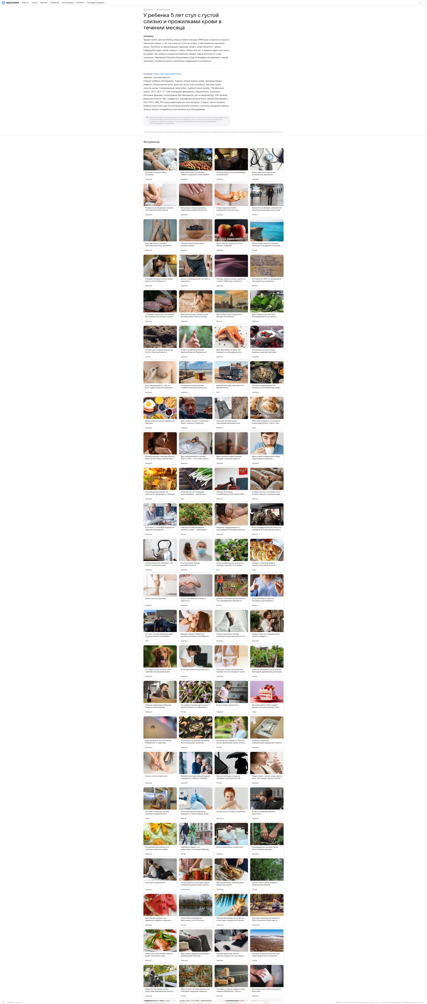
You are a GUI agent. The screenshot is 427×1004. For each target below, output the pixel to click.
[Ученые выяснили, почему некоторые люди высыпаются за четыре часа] (231, 626)
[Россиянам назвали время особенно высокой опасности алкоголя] (195, 378)
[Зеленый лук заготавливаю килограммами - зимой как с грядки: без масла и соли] (195, 484)
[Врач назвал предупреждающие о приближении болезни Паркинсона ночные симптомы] (195, 946)
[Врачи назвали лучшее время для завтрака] (160, 413)
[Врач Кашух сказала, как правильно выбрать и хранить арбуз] (160, 910)
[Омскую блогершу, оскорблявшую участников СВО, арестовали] (231, 484)
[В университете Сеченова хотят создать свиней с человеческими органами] (267, 484)
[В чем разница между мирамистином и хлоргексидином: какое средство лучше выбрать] (195, 555)
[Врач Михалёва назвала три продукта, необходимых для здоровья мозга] (231, 342)
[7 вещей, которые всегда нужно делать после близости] (160, 271)
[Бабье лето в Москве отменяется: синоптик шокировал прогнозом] (267, 200)
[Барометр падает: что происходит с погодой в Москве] (195, 839)
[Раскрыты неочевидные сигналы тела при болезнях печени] (160, 200)
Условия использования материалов (356, 1002)
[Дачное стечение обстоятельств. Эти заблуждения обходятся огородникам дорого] (231, 591)
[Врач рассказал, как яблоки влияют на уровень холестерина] (195, 164)
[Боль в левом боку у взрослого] (231, 839)
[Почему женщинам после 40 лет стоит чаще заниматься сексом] (231, 910)
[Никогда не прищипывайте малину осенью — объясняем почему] (195, 520)
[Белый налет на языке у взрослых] (231, 804)
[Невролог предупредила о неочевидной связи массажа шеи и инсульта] (231, 520)
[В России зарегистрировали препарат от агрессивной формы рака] (195, 804)
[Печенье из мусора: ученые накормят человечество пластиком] (160, 804)
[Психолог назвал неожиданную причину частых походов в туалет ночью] (231, 662)
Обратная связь (374, 1002)
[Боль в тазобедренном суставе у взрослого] (195, 271)
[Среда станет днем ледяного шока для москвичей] (267, 875)
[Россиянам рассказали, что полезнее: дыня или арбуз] (160, 839)
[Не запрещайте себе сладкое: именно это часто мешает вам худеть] (267, 697)
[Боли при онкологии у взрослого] (195, 662)
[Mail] (3, 2)
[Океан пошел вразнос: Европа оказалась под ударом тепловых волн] (267, 235)
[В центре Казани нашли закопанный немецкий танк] (231, 413)
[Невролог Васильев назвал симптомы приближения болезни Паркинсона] (160, 981)
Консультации (148, 9)
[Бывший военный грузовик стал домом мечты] (231, 378)
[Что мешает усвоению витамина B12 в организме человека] (195, 733)
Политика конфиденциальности (413, 1002)
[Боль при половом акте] (160, 875)
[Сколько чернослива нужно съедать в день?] (195, 235)
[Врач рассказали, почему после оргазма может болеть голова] (195, 306)
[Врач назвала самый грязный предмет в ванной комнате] (231, 449)
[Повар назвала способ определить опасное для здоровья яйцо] (231, 200)
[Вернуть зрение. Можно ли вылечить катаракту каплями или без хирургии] (195, 626)
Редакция (339, 1002)
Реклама (19, 1002)
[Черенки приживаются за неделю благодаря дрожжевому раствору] (267, 662)
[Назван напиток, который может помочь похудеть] (267, 626)
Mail (3, 1002)
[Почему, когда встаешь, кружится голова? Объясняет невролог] (231, 271)
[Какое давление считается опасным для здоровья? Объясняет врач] (267, 164)
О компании (10, 1002)
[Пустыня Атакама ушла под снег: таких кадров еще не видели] (267, 946)
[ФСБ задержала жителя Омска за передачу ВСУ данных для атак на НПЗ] (267, 520)
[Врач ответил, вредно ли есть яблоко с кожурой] (231, 235)
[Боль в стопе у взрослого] (160, 768)
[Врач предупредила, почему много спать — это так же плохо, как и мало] (195, 449)
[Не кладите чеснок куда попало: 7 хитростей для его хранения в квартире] (195, 697)
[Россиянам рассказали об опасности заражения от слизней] (160, 484)
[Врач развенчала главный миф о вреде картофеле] (231, 875)
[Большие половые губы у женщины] (160, 164)
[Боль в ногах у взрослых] (160, 591)
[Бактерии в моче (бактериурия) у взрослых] (267, 981)
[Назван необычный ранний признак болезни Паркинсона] (195, 342)
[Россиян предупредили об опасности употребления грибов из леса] (267, 378)
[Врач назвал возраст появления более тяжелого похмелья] (195, 413)
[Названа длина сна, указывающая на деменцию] (231, 164)
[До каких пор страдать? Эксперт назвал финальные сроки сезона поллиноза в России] (231, 733)
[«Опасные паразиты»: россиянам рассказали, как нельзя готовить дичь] (160, 306)
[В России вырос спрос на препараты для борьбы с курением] (267, 591)
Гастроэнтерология (163, 9)
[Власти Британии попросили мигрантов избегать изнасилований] (231, 306)
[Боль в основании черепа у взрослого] (267, 804)
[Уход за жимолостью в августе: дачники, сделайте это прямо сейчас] (231, 555)
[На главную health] (12, 2)
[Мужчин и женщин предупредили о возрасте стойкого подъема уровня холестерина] (195, 768)
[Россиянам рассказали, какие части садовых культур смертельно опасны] (267, 839)
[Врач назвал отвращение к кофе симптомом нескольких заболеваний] (267, 449)
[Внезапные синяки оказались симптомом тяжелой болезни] (195, 200)
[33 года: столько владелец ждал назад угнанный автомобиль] (160, 626)
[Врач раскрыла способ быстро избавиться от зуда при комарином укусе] (160, 733)
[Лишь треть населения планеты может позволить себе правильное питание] (160, 946)
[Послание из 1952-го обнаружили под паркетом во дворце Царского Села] (267, 271)
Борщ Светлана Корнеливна (167, 74)
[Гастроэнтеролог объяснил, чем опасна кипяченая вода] (160, 555)
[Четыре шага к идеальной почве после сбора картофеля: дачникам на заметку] (160, 342)
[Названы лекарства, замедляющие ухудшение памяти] (267, 733)
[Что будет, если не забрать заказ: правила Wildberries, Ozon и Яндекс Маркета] (231, 981)
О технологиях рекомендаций (391, 1002)
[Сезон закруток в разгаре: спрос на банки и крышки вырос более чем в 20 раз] (195, 875)
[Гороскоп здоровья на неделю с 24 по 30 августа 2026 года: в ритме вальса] (267, 910)
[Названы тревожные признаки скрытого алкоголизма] (160, 697)
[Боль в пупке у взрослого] (231, 697)
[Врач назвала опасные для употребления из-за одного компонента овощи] (267, 306)
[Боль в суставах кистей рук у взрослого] (195, 591)
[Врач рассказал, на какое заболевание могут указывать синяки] (160, 235)
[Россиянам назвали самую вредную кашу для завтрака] (267, 342)
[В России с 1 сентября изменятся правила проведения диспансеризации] (160, 520)
